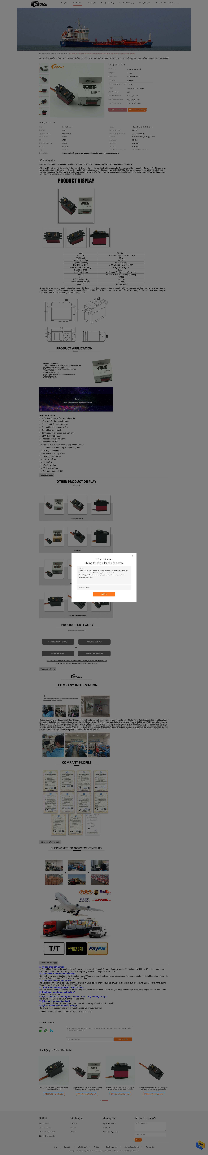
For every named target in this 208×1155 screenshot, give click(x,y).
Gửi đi (104, 594)
